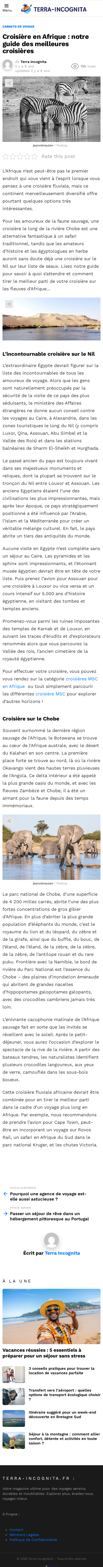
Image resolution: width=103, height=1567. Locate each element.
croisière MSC (50, 693)
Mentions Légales (24, 1535)
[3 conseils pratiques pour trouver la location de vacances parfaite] (13, 1374)
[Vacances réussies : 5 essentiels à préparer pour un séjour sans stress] (51, 1316)
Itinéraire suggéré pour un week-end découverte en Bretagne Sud (62, 1414)
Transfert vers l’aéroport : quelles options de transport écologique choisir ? (64, 1395)
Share (9, 83)
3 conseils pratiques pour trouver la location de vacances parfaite (61, 1370)
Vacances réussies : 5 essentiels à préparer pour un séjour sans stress (43, 1353)
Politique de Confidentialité (33, 1540)
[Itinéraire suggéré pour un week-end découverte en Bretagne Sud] (13, 1418)
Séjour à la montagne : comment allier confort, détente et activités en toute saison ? (64, 1438)
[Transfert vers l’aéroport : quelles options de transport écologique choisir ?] (13, 1396)
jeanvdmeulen (43, 145)
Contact (16, 1530)
